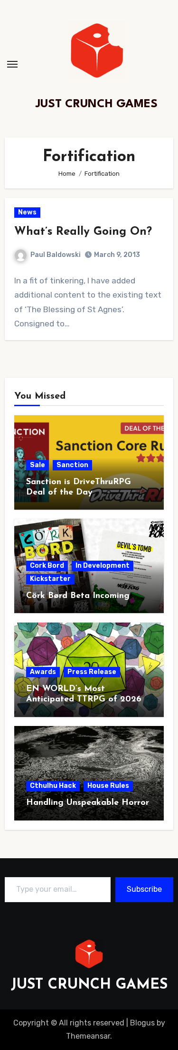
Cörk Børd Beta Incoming (78, 596)
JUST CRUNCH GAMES (97, 104)
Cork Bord (47, 566)
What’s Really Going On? (83, 232)
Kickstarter (50, 579)
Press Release (91, 672)
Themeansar (88, 1036)
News (27, 212)
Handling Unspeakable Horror (87, 803)
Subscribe (144, 889)
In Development (102, 566)
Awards (43, 672)
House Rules (108, 786)
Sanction (72, 465)
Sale (37, 465)
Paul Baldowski (55, 255)
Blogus (142, 1022)
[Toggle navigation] (12, 64)
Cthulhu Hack (53, 786)
